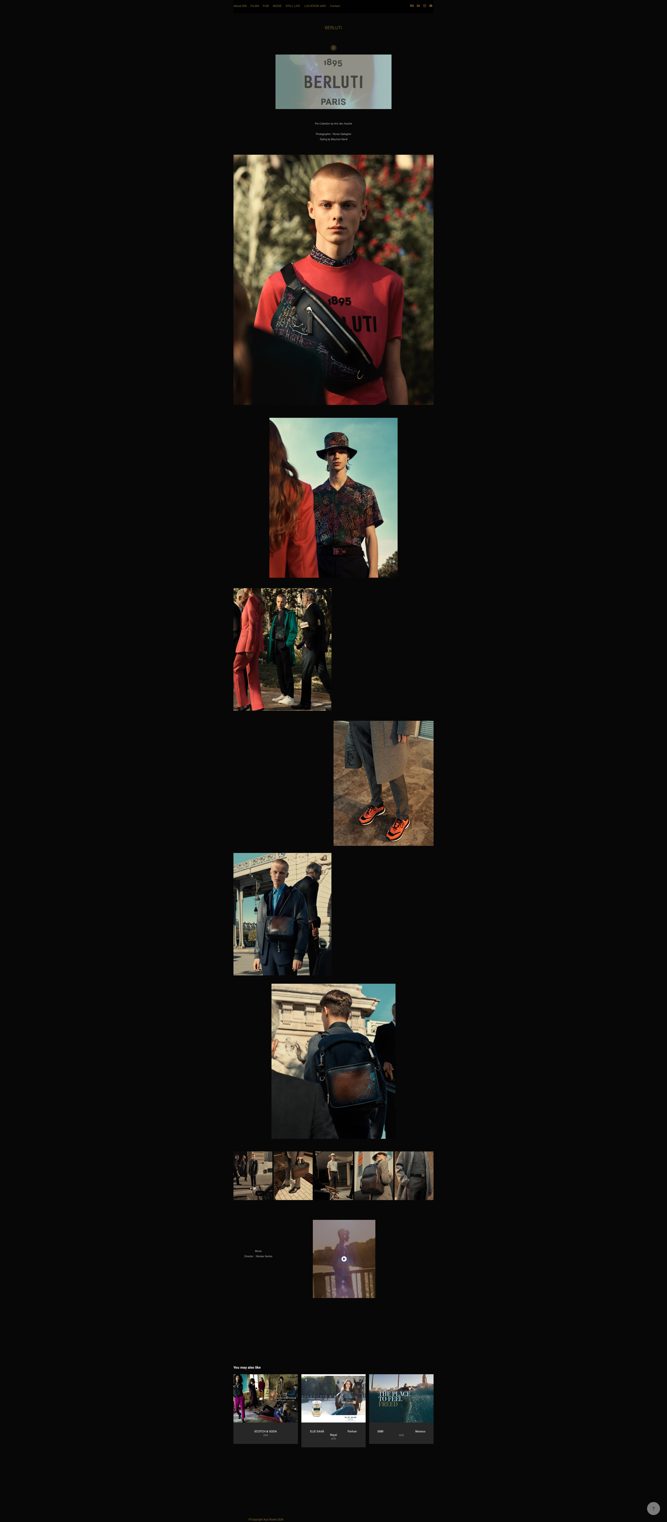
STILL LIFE (293, 6)
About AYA (240, 6)
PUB (266, 6)
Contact (335, 6)
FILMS (254, 6)
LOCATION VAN (315, 6)
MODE (277, 6)
